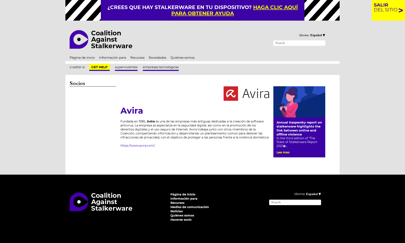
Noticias (176, 211)
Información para (112, 58)
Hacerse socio (181, 220)
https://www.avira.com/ (137, 145)
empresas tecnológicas (161, 67)
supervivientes (126, 67)
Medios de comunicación (189, 207)
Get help (99, 67)
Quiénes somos (182, 58)
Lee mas (283, 152)
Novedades (157, 58)
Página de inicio (82, 58)
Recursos (137, 58)
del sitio (386, 7)
